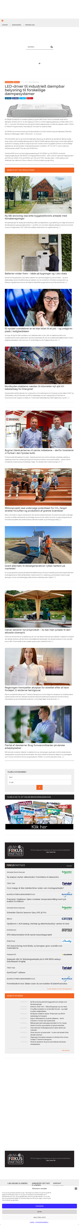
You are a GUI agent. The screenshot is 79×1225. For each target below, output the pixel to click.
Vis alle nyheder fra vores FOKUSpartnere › (59, 989)
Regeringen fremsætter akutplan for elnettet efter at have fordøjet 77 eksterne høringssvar (37, 689)
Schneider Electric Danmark (16, 872)
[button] (76, 1189)
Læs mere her (51, 852)
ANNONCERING (16, 25)
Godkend (40, 1206)
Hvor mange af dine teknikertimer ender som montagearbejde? (35, 888)
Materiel (16, 82)
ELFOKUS (39, 36)
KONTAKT (5, 25)
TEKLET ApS (11, 883)
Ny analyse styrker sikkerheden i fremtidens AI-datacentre (33, 877)
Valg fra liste (39, 1217)
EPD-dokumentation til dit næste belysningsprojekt (29, 935)
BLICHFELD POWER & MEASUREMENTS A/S (21, 894)
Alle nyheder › (66, 1050)
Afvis (39, 1212)
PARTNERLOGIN (30, 25)
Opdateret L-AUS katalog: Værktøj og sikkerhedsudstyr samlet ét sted (38, 924)
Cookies (32, 1222)
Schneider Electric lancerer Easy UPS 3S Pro (26, 912)
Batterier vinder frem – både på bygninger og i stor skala (36, 273)
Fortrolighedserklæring (41, 1222)
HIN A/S (9, 919)
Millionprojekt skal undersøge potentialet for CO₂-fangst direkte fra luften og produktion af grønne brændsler (36, 509)
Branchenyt (9, 82)
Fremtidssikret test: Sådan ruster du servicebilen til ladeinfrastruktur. (37, 984)
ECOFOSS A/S (11, 930)
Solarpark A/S (11, 954)
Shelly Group (11, 941)
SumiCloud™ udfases (16, 972)
